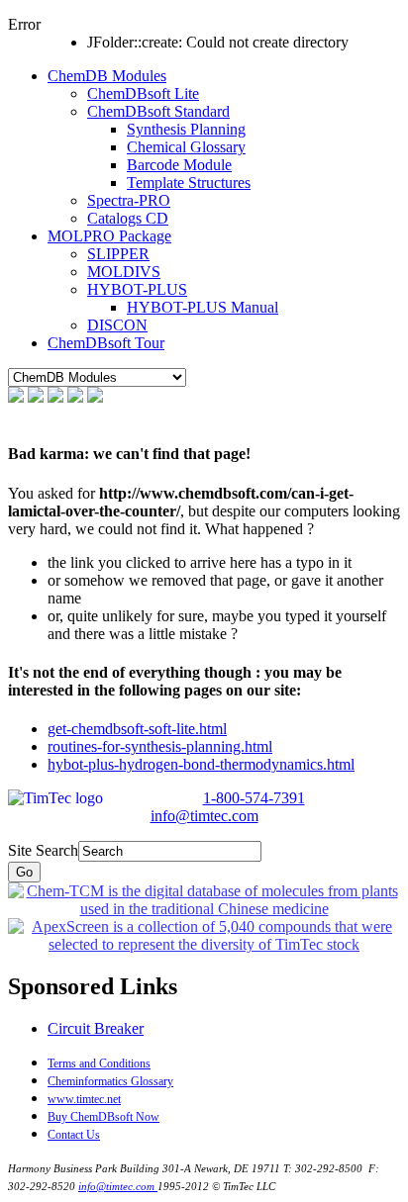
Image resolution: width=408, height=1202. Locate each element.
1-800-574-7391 (254, 797)
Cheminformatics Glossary (110, 1081)
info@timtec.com (204, 815)
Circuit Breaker (96, 1028)
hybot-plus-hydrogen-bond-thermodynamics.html (201, 764)
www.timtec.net (84, 1099)
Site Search (43, 850)
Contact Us (74, 1135)
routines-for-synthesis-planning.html (160, 746)
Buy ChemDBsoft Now (103, 1117)
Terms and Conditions (99, 1063)
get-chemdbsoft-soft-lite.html (137, 728)
